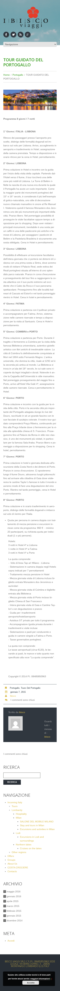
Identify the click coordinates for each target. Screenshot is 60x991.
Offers (11, 856)
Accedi (11, 940)
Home (6, 74)
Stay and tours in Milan (32, 825)
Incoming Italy (15, 802)
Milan (19, 817)
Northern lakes (23, 844)
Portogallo (17, 74)
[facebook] (6, 34)
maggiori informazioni (40, 978)
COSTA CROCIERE (18, 867)
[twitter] (13, 34)
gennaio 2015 (14, 915)
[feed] (20, 34)
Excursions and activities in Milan (37, 829)
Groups (11, 860)
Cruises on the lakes (31, 848)
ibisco (13, 696)
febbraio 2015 (14, 911)
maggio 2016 (13, 891)
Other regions (19, 852)
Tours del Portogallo (30, 688)
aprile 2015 (12, 901)
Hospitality (21, 814)
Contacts (12, 871)
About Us (12, 863)
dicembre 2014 (14, 920)
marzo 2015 (13, 906)
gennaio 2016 (14, 896)
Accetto (30, 982)
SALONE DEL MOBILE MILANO (37, 821)
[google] (27, 34)
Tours (15, 806)
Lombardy (17, 810)
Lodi (18, 833)
